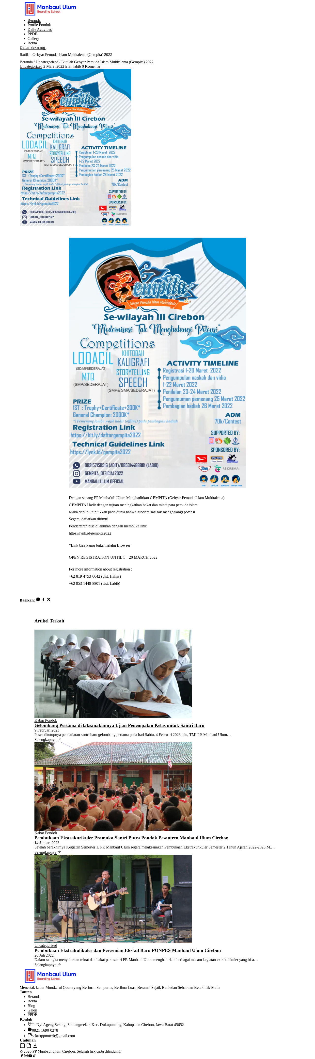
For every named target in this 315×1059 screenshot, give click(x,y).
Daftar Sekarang (33, 47)
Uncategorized (47, 62)
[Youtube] (30, 1056)
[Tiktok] (34, 1056)
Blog (31, 1006)
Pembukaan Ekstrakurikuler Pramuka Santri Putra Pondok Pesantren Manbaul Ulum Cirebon (131, 837)
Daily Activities (40, 29)
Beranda (34, 20)
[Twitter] (49, 600)
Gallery (33, 38)
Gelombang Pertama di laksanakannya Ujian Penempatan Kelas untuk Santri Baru (119, 725)
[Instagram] (26, 1056)
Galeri (32, 1010)
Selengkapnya (45, 739)
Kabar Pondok (45, 720)
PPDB (33, 34)
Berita (32, 43)
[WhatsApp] (38, 600)
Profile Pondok (39, 25)
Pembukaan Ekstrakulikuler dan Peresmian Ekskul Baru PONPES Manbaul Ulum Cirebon (127, 950)
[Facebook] (43, 600)
